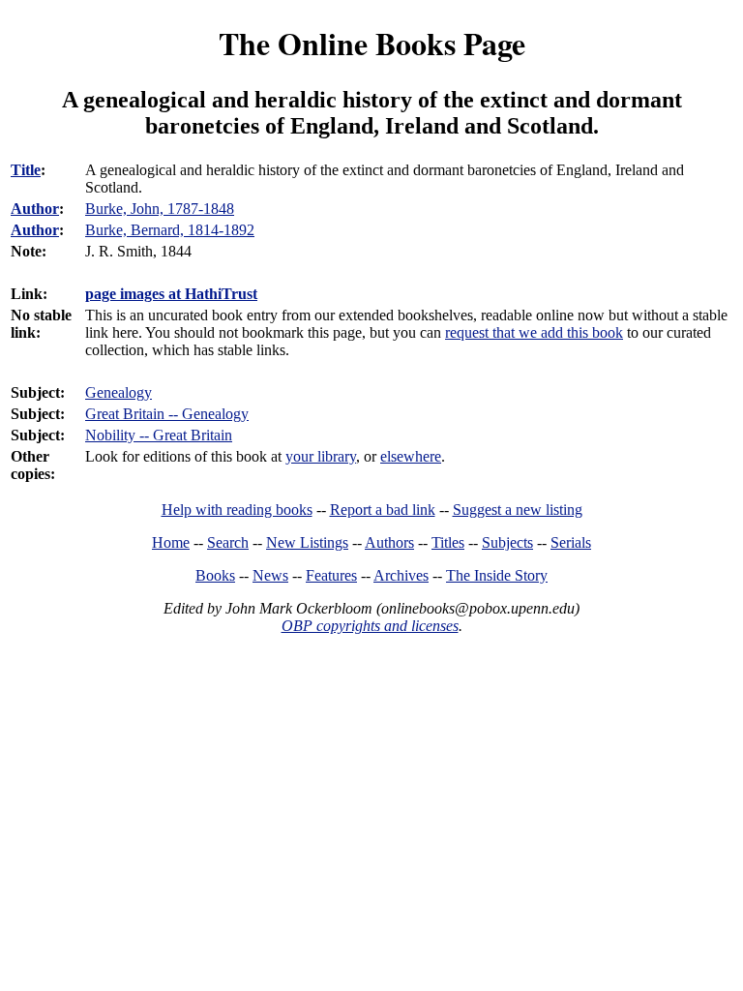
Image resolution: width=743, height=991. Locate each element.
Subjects (507, 542)
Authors (389, 542)
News (270, 575)
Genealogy (118, 392)
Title (26, 170)
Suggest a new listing (517, 509)
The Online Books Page (372, 43)
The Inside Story (497, 575)
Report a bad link (382, 509)
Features (331, 575)
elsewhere (410, 456)
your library (320, 456)
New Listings (307, 542)
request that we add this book (534, 332)
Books (215, 575)
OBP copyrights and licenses (370, 625)
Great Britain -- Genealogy (167, 413)
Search (228, 542)
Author (35, 208)
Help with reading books (237, 509)
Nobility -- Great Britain (158, 435)
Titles (447, 542)
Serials (570, 542)
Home (171, 542)
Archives (401, 575)
